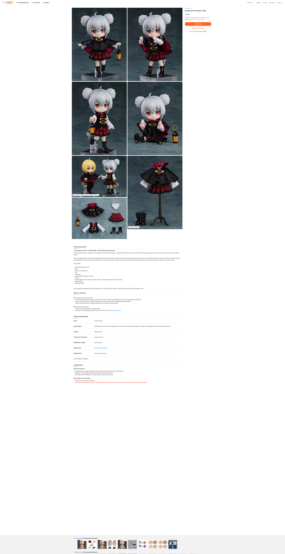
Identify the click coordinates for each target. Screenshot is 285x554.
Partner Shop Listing (115, 310)
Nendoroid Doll (188, 8)
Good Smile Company (101, 348)
